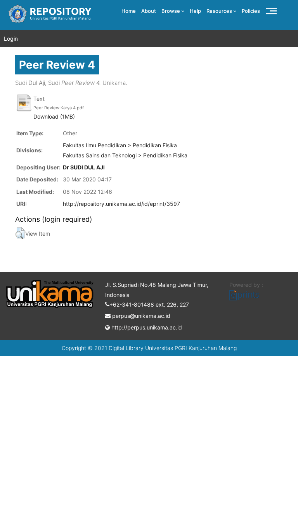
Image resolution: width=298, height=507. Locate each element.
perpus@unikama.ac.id (140, 315)
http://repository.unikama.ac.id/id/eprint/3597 (121, 203)
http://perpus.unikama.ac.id (146, 327)
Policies (251, 11)
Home (128, 11)
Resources (219, 11)
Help (195, 11)
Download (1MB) (54, 116)
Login (11, 38)
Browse (171, 11)
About (148, 11)
